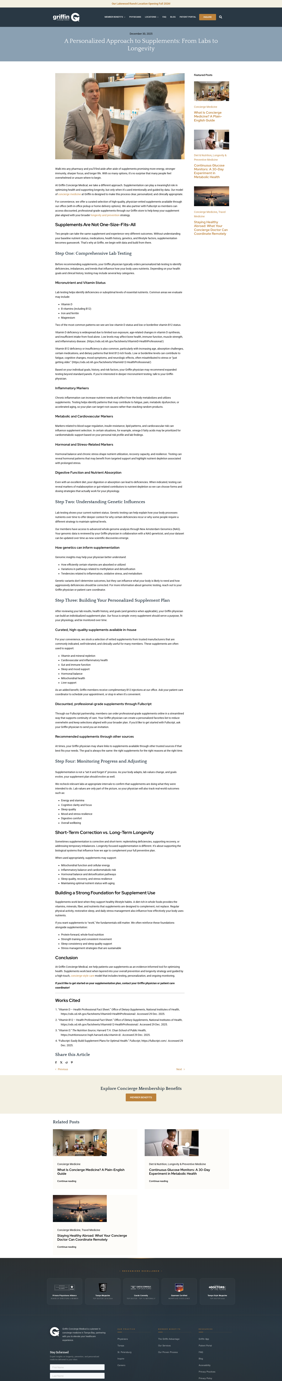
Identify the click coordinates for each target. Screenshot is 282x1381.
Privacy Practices (207, 1371)
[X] (61, 1062)
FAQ (201, 1352)
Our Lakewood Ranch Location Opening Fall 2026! (141, 3)
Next (179, 1069)
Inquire (121, 1358)
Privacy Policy (205, 1378)
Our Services (164, 1345)
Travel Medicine (91, 1230)
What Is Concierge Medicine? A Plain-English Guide (208, 116)
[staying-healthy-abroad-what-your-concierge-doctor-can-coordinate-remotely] (211, 187)
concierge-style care (82, 975)
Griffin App (204, 1338)
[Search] (220, 17)
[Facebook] (56, 1062)
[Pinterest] (71, 1062)
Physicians (123, 1338)
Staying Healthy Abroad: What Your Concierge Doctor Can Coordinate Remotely (211, 228)
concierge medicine (69, 194)
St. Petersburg (124, 1352)
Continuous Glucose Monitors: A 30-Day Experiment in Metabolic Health (209, 171)
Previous (63, 1069)
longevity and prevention (105, 215)
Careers (121, 1365)
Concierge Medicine (205, 106)
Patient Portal (205, 1345)
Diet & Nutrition (203, 155)
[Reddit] (66, 1062)
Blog (201, 1358)
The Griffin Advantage (168, 1338)
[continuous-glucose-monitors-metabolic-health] (211, 130)
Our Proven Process (168, 1352)
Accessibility (204, 1365)
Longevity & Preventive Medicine (187, 1164)
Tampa (121, 1345)
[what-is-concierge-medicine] (211, 82)
